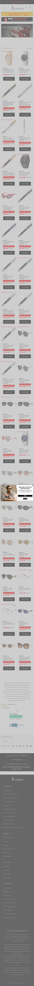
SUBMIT (25, 495)
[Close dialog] (32, 485)
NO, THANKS (25, 498)
